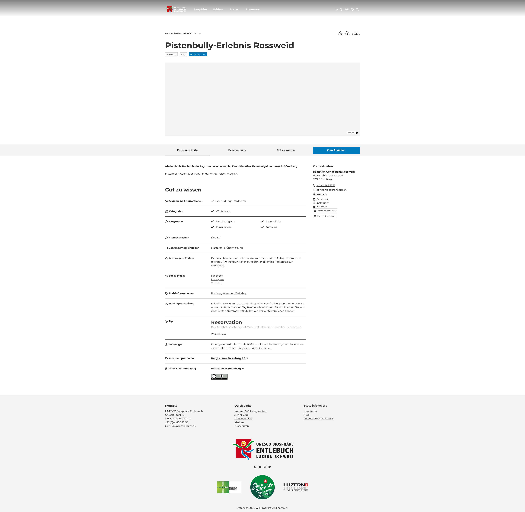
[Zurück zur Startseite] (175, 9)
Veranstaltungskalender (318, 418)
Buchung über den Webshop (229, 293)
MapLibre (351, 133)
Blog (306, 414)
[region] (262, 99)
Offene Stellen (243, 418)
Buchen (234, 9)
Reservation (294, 327)
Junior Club (241, 414)
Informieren (253, 9)
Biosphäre (200, 9)
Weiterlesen (218, 334)
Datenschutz (244, 507)
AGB (257, 507)
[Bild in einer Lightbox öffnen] (262, 450)
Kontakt (282, 507)
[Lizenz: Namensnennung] (219, 378)
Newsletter (310, 411)
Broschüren (241, 425)
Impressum (269, 507)
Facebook (217, 275)
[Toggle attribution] (356, 132)
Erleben (218, 9)
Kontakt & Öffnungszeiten (250, 411)
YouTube (216, 283)
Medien (239, 422)
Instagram (217, 279)
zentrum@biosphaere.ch (180, 425)
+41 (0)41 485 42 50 (176, 422)
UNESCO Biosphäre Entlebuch (178, 33)
